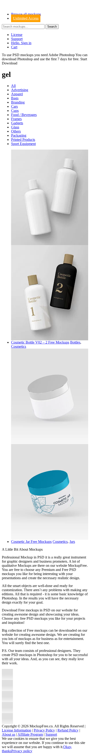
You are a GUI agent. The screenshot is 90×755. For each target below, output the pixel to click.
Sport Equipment (23, 144)
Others (16, 131)
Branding (18, 102)
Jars (72, 542)
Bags (14, 98)
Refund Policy (67, 730)
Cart (14, 47)
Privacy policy (21, 751)
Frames (16, 119)
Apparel (17, 94)
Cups (15, 111)
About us (8, 734)
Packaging (18, 135)
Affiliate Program (30, 734)
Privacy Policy (44, 730)
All (13, 86)
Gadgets (17, 123)
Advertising (19, 90)
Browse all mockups (26, 14)
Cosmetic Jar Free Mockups (31, 542)
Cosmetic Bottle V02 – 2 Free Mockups (40, 342)
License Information (16, 730)
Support (17, 39)
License (16, 35)
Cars (14, 106)
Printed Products (23, 140)
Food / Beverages (24, 115)
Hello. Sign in (21, 43)
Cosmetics (18, 346)
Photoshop (25, 59)
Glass (15, 127)
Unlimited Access (26, 18)
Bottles (75, 342)
